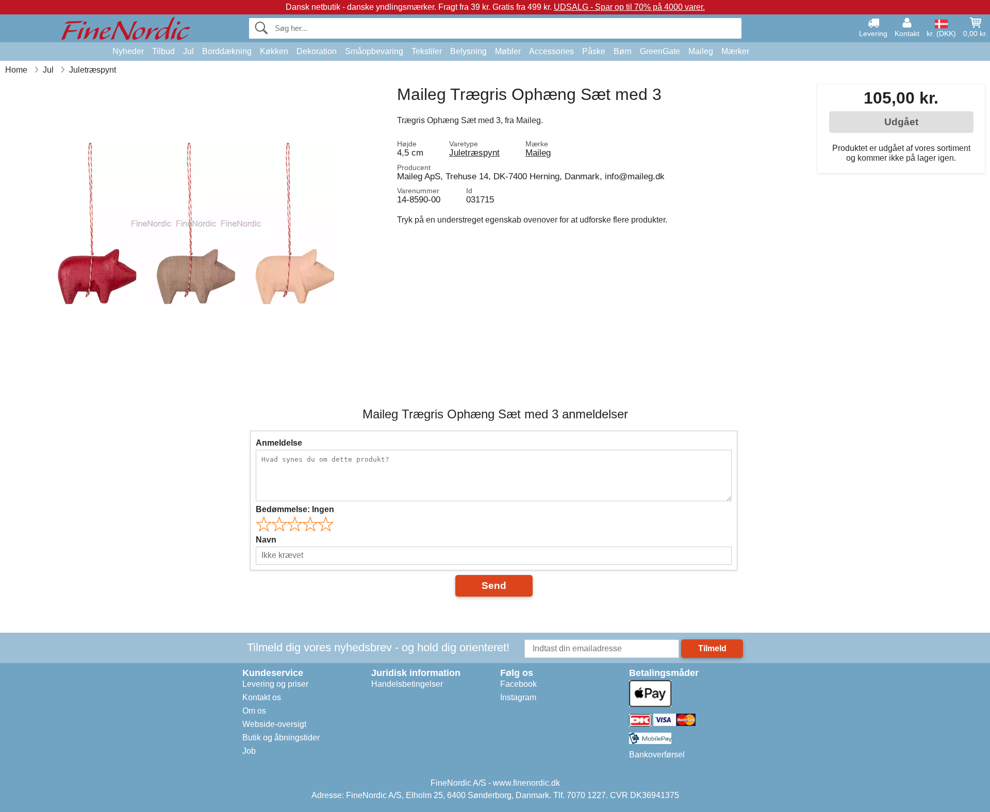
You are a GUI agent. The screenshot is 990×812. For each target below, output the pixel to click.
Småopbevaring (374, 51)
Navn (266, 539)
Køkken (274, 51)
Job (249, 751)
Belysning (468, 51)
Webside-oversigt (274, 724)
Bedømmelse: (295, 509)
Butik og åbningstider (281, 737)
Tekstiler (426, 51)
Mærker (735, 51)
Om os (254, 710)
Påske (593, 51)
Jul (188, 51)
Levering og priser (275, 684)
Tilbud (163, 51)
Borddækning (227, 51)
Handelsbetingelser (407, 684)
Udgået (901, 121)
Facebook (518, 684)
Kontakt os (261, 697)
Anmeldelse (279, 442)
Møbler (508, 51)
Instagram (518, 697)
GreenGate (660, 51)
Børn (623, 51)
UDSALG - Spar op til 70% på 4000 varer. (629, 7)
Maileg (700, 51)
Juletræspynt (474, 152)
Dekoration (316, 51)
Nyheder (128, 51)
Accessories (551, 51)
